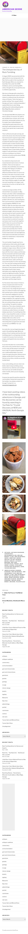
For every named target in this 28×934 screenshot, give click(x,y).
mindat (7, 581)
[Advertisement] (14, 29)
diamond (18, 570)
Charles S (18, 67)
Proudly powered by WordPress (10, 930)
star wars (18, 565)
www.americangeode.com (9, 385)
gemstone (12, 558)
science (11, 565)
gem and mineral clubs (8, 669)
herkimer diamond (10, 579)
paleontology (9, 563)
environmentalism (11, 555)
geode (6, 577)
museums (12, 581)
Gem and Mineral (17, 571)
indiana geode (16, 580)
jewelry (12, 561)
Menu (14, 15)
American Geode (12, 9)
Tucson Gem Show (10, 568)
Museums (7, 562)
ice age (12, 559)
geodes (18, 558)
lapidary (18, 561)
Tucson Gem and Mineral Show (14, 566)
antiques (7, 552)
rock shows (5, 710)
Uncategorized (6, 726)
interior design (6, 688)
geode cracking (14, 577)
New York (14, 562)
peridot (16, 563)
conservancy (9, 553)
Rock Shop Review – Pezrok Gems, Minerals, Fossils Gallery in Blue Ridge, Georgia (12, 643)
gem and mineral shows (16, 576)
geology (7, 559)
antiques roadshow (17, 552)
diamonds (8, 571)
